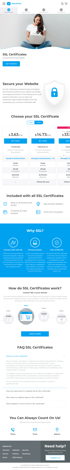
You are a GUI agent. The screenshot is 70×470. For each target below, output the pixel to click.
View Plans (35, 334)
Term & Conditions (47, 467)
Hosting (15, 454)
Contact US (55, 458)
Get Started (11, 64)
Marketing (26, 454)
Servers (5, 454)
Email (5, 457)
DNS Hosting (17, 457)
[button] (63, 155)
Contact (55, 467)
